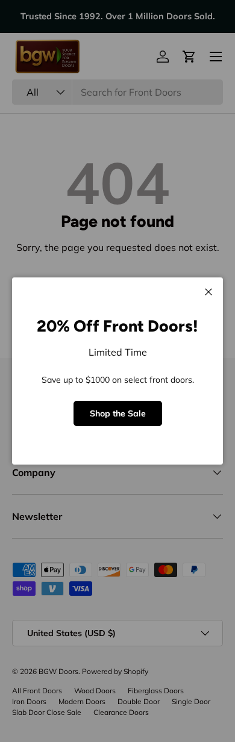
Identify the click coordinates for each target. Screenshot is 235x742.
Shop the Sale (118, 413)
